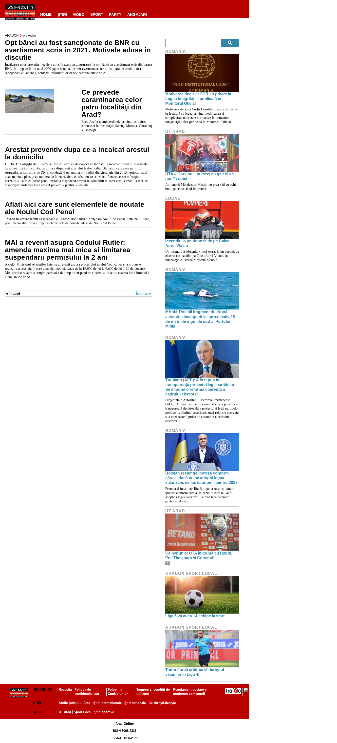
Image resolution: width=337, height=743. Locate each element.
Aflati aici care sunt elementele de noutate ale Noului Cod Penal (74, 208)
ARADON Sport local (191, 573)
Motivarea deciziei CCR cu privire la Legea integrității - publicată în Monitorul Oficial (198, 98)
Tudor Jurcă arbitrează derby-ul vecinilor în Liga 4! (194, 672)
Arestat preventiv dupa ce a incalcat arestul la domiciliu (77, 153)
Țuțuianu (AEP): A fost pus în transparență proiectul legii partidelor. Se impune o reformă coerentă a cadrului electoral (200, 387)
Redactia (65, 689)
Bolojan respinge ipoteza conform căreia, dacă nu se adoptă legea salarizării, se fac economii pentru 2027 (201, 478)
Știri (37, 703)
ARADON (12, 35)
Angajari (137, 14)
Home (46, 14)
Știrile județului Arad (75, 703)
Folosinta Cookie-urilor (118, 692)
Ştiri (62, 14)
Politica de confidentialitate (87, 692)
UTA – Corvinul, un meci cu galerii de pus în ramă (199, 176)
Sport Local (83, 712)
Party (115, 14)
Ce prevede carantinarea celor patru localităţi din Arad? (111, 103)
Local (172, 198)
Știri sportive (104, 712)
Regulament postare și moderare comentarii (190, 692)
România (175, 51)
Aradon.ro (42, 689)
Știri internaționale (107, 703)
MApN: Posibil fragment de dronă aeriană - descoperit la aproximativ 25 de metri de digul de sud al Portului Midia (200, 319)
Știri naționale (135, 703)
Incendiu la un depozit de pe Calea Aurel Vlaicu (197, 243)
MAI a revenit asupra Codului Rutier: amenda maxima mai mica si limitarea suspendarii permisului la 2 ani (67, 250)
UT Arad (175, 131)
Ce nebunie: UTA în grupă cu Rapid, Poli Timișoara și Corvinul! (198, 555)
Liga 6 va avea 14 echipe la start (195, 616)
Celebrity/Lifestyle (162, 703)
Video (78, 14)
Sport (96, 14)
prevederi (29, 35)
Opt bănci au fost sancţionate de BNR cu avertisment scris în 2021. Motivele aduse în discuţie (78, 50)
